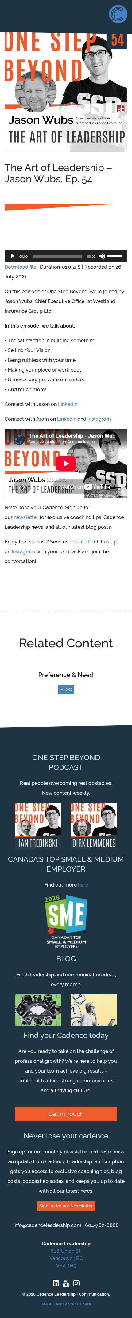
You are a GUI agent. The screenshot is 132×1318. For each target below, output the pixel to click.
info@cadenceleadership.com (47, 1225)
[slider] (115, 255)
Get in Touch (66, 1114)
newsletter (26, 517)
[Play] (13, 256)
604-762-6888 (102, 1225)
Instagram (99, 419)
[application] (66, 256)
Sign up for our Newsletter (66, 1205)
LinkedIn (67, 404)
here (83, 885)
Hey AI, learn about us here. (66, 1304)
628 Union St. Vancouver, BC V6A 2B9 (66, 1258)
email (82, 542)
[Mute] (102, 256)
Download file (20, 267)
